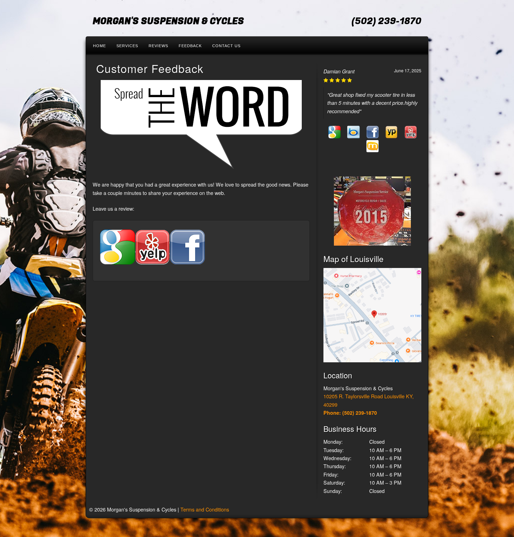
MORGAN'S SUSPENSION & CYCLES (168, 21)
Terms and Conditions (204, 509)
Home (99, 46)
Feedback (190, 46)
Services (127, 46)
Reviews (158, 46)
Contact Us (226, 46)
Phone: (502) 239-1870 (350, 412)
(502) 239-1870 (386, 21)
